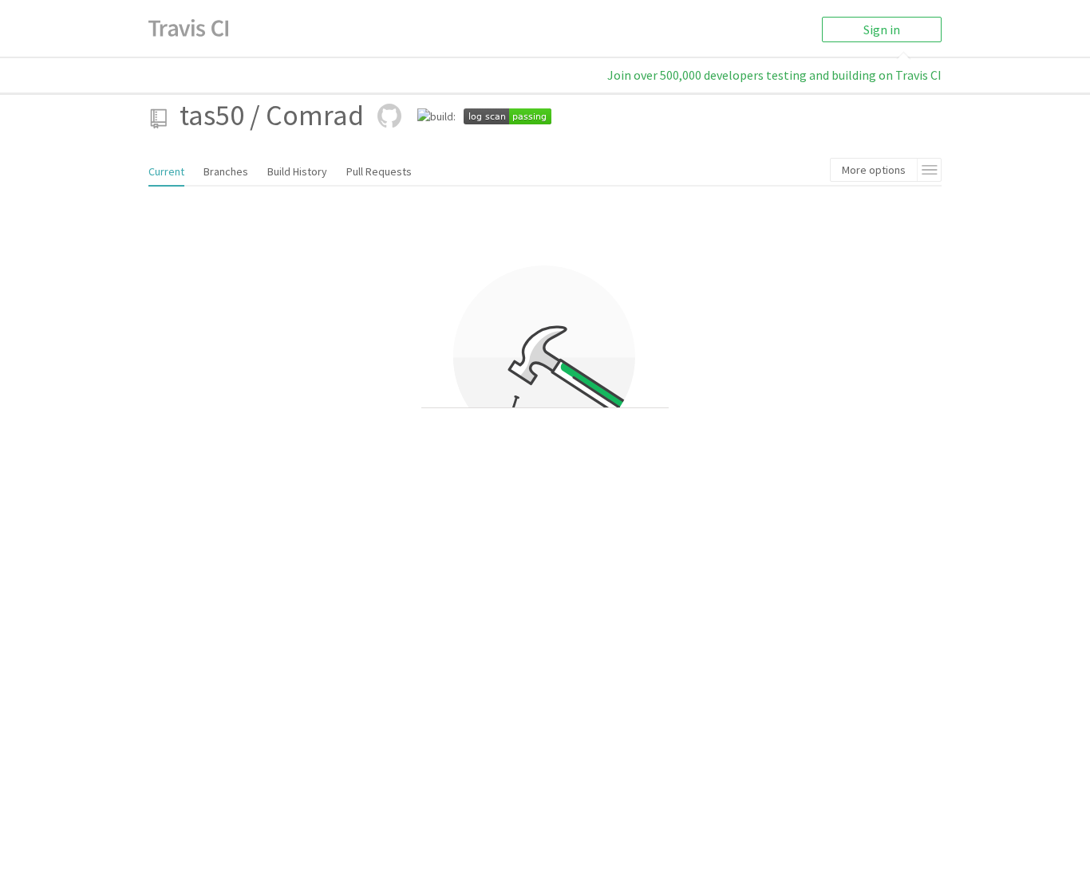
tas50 (212, 115)
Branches (225, 171)
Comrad (315, 115)
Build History (297, 171)
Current (166, 171)
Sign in (881, 29)
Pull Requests (379, 171)
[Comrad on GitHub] (389, 116)
